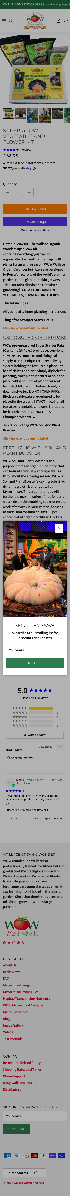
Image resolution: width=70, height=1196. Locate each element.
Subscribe (35, 663)
